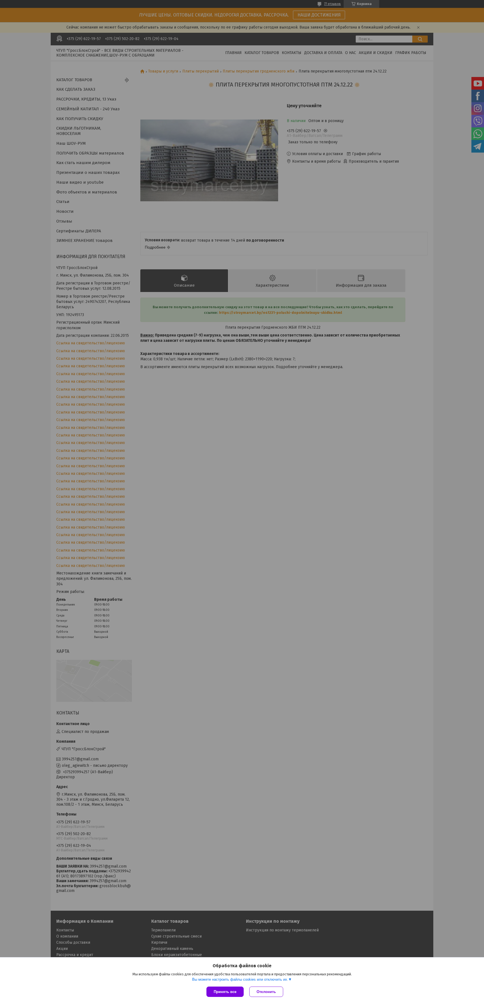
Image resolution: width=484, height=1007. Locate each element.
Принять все (225, 992)
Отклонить (266, 992)
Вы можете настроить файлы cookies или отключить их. (240, 979)
